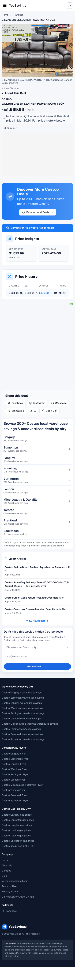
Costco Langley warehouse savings (22, 702)
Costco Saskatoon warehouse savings (23, 739)
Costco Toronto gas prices (16, 835)
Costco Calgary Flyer (14, 753)
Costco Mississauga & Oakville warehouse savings (30, 723)
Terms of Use (9, 886)
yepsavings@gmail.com (15, 881)
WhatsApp (18, 410)
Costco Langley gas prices (17, 825)
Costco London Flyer (13, 779)
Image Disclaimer (12, 88)
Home (5, 14)
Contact (6, 870)
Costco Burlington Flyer (15, 774)
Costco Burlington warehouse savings (23, 713)
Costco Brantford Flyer (14, 795)
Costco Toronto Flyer (13, 790)
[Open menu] (5, 5)
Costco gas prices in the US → (19, 846)
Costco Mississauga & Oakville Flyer (22, 784)
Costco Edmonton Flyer (15, 758)
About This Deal (15, 93)
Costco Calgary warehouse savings (22, 692)
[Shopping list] (70, 5)
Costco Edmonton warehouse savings (23, 697)
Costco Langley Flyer (14, 764)
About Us (7, 865)
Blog (4, 875)
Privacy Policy (10, 891)
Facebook (17, 403)
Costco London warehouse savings (21, 718)
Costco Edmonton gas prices (18, 819)
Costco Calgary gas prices (17, 814)
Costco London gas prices (16, 830)
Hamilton (19, 14)
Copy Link (51, 410)
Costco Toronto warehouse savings (21, 729)
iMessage (61, 403)
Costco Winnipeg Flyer (14, 769)
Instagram (39, 403)
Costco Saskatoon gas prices (18, 840)
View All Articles (36, 620)
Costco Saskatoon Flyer (15, 800)
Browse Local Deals (37, 212)
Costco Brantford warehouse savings (22, 734)
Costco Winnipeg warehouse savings (22, 708)
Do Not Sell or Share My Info (18, 896)
